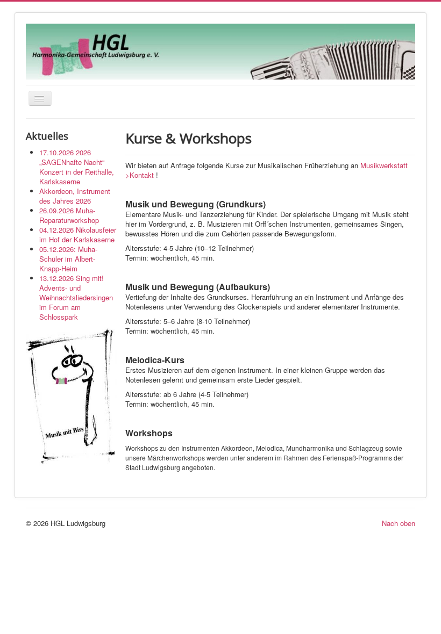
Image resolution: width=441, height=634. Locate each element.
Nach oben (398, 523)
